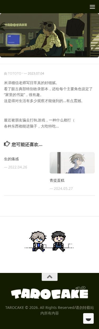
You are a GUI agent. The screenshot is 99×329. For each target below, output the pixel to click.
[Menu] (92, 6)
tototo (14, 73)
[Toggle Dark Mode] (88, 318)
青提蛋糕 (57, 180)
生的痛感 (11, 158)
